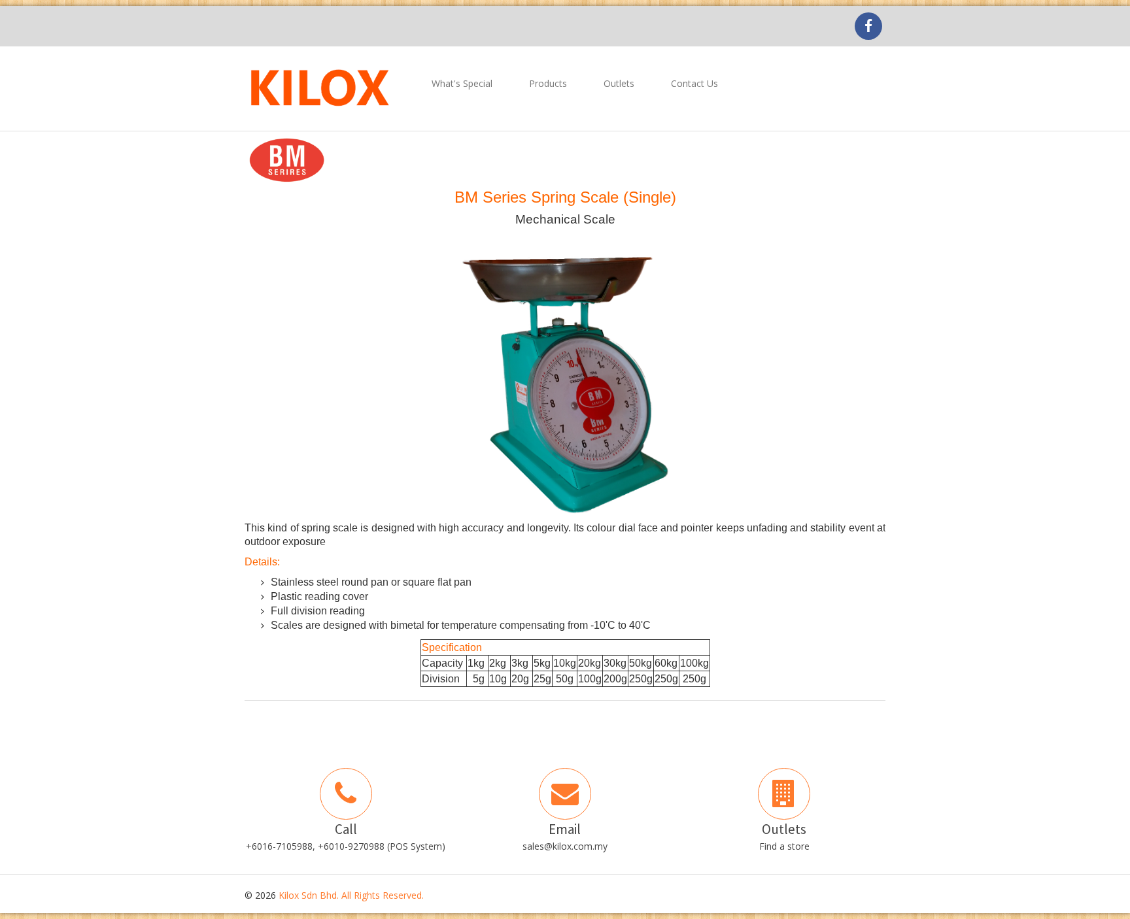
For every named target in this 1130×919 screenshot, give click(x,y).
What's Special (462, 83)
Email (565, 829)
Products (548, 83)
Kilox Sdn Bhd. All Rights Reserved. (351, 895)
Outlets (619, 83)
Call (346, 829)
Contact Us (694, 83)
